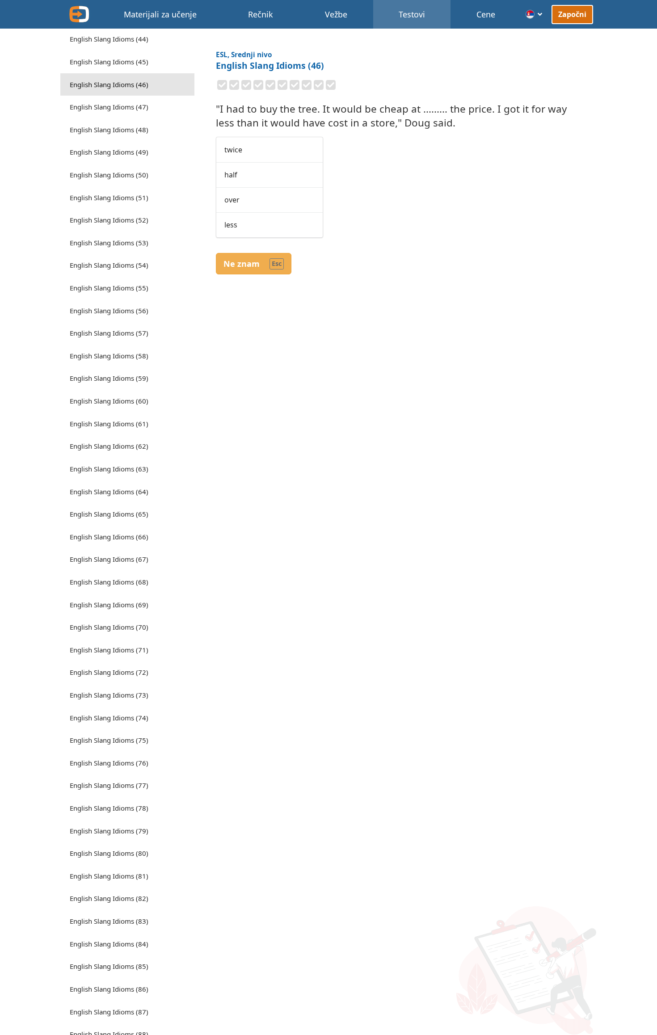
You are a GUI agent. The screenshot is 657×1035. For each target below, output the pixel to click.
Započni (572, 14)
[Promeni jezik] (534, 14)
